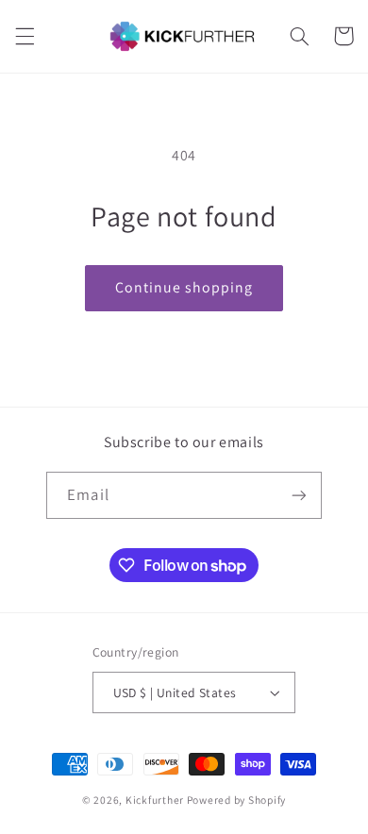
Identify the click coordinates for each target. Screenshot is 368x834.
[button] (24, 36)
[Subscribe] (298, 495)
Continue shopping (184, 287)
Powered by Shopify (236, 799)
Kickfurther (154, 799)
